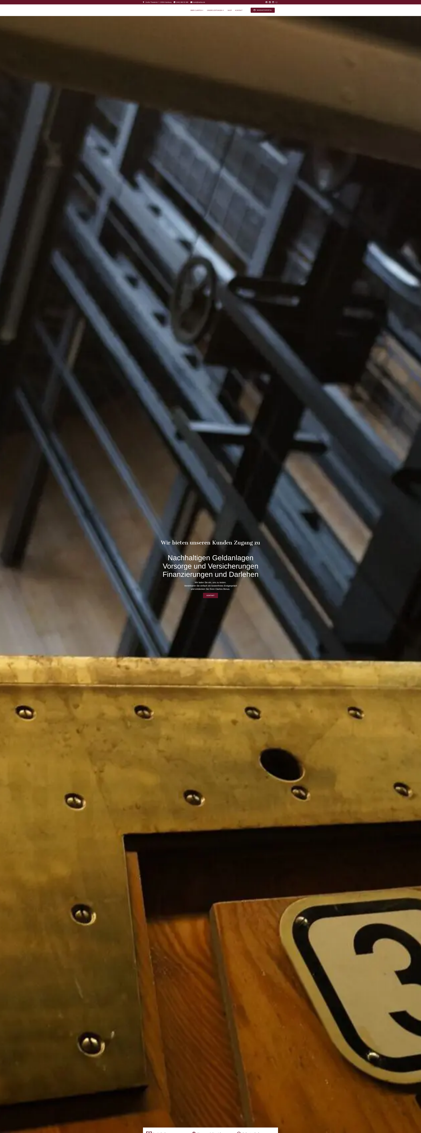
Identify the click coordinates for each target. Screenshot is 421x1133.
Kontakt (238, 10)
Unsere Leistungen (214, 10)
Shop (230, 10)
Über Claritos (196, 10)
